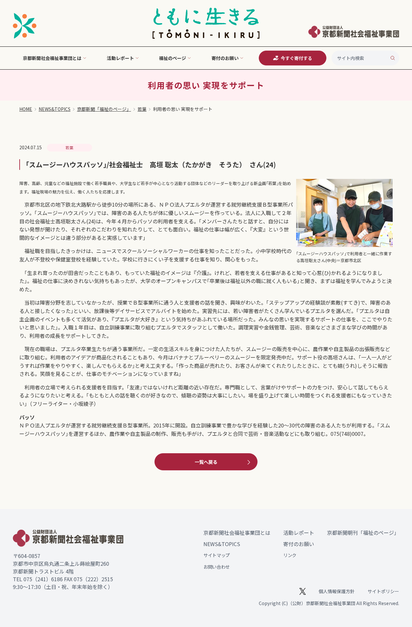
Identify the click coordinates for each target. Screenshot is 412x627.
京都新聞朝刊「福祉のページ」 (363, 532)
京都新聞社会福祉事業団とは (236, 532)
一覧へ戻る (206, 461)
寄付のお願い (298, 544)
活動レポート (298, 532)
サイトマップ (216, 555)
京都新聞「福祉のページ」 (104, 109)
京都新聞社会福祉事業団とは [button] (52, 58)
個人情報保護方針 (337, 591)
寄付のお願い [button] (225, 58)
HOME (25, 109)
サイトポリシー (383, 591)
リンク (289, 555)
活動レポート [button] (120, 58)
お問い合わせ (216, 566)
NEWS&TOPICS (54, 109)
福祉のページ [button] (172, 58)
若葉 (141, 109)
